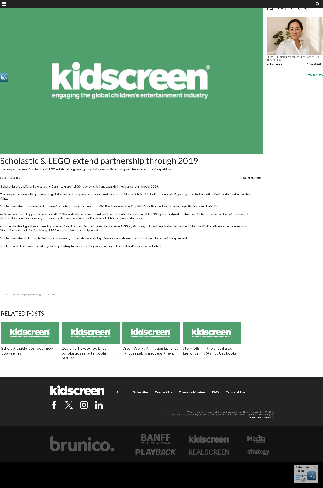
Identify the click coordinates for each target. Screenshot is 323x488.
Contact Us (163, 392)
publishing (34, 294)
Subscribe (140, 392)
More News (315, 74)
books (15, 294)
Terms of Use (236, 392)
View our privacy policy (262, 417)
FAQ (215, 392)
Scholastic (48, 294)
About (121, 392)
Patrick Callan (12, 177)
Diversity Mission (192, 392)
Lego (24, 294)
